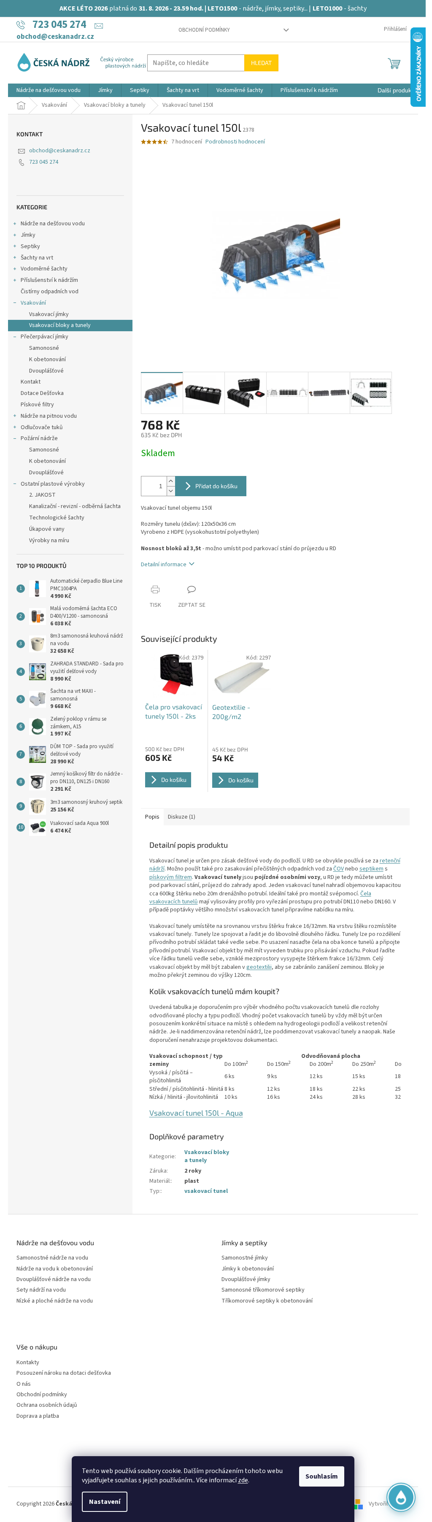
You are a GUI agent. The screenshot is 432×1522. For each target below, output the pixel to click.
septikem (371, 869)
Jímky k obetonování (247, 1269)
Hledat (261, 62)
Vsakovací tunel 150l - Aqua (196, 1112)
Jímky (28, 235)
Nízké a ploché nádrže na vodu (54, 1301)
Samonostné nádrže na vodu (52, 1258)
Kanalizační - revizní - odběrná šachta (75, 506)
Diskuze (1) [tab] (181, 817)
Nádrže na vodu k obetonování (54, 1269)
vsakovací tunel (206, 1191)
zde (243, 1480)
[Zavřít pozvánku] (405, 1398)
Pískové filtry (37, 404)
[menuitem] (48, 90)
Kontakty (27, 1363)
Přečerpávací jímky (44, 337)
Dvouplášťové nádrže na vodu (53, 1280)
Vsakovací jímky (49, 314)
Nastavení (104, 1501)
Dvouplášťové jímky (245, 1280)
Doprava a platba (37, 1416)
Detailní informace (163, 564)
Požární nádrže (39, 438)
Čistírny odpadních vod (49, 291)
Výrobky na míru (49, 540)
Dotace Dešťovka (42, 393)
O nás (23, 1384)
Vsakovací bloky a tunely (60, 325)
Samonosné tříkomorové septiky (263, 1290)
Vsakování (33, 303)
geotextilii (259, 967)
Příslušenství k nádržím (49, 280)
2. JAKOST (42, 495)
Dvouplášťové (46, 371)
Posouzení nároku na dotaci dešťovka (63, 1373)
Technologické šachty (56, 518)
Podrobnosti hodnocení (235, 142)
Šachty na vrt (37, 258)
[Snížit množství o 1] (171, 491)
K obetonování (47, 359)
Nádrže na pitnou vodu (49, 416)
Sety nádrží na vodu (41, 1290)
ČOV (338, 869)
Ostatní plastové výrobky (53, 484)
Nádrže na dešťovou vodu (53, 223)
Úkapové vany (47, 529)
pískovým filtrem (170, 877)
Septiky (30, 246)
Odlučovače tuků (42, 427)
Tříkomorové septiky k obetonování (267, 1301)
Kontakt (30, 382)
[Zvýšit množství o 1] (171, 481)
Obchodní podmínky (204, 30)
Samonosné (44, 348)
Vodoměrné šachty (44, 269)
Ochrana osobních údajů (46, 1405)
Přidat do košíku (216, 485)
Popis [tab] (152, 817)
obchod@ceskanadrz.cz (59, 150)
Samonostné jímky (244, 1258)
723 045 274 (43, 162)
